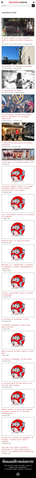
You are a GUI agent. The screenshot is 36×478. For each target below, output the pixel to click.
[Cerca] (33, 5)
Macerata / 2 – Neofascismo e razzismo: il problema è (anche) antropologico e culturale (17, 267)
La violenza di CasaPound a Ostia (15, 319)
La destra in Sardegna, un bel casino (17, 359)
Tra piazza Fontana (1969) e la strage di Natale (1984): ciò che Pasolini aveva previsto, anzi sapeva (17, 188)
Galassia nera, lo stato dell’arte (15, 240)
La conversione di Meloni (12, 90)
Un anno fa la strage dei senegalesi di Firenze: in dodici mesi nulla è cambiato (17, 439)
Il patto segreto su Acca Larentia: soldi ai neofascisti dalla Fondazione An (17, 40)
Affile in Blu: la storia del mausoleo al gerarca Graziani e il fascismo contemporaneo (17, 411)
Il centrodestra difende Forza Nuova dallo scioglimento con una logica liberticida (16, 116)
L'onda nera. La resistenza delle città (17, 162)
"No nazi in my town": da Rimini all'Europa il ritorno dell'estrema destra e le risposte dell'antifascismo (17, 449)
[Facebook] (2, 2)
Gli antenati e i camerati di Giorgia (17, 66)
